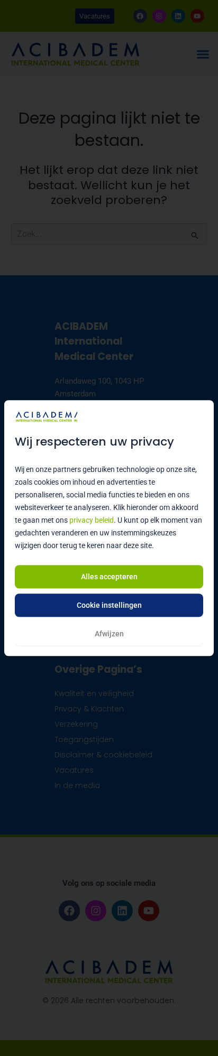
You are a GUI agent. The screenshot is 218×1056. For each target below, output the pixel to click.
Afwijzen (109, 633)
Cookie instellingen (109, 605)
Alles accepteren (109, 576)
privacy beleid (91, 520)
